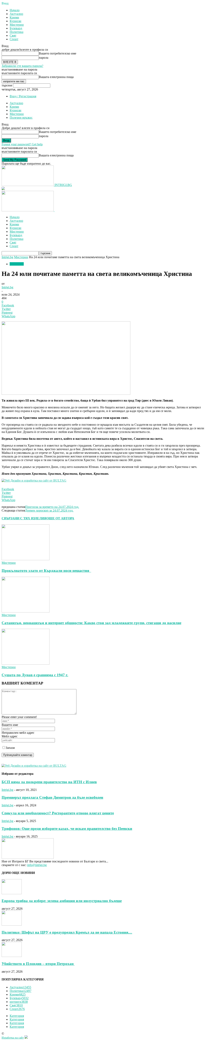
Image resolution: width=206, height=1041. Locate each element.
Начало (15, 10)
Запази (10, 747)
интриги (19, 1001)
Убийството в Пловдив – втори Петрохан (38, 964)
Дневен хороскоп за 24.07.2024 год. (49, 510)
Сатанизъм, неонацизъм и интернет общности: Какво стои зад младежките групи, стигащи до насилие (91, 623)
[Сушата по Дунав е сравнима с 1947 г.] (25, 663)
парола (43, 57)
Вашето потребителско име (57, 53)
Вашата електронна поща (56, 77)
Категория (17, 1015)
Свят (13, 35)
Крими (14, 17)
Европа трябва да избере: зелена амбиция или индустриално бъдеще (62, 901)
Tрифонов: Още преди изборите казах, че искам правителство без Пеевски (67, 828)
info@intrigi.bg (37, 865)
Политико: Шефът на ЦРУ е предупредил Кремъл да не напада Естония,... (67, 932)
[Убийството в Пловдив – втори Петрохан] (12, 956)
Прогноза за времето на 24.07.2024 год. (52, 507)
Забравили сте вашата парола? (22, 66)
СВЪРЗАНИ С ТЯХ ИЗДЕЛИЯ (24, 518)
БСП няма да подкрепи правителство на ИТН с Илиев (49, 782)
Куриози (15, 21)
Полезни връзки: (21, 117)
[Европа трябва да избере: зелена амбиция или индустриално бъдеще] (12, 893)
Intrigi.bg (7, 257)
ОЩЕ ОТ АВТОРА (60, 518)
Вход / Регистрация (23, 96)
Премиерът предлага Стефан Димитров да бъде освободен (52, 797)
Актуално (16, 13)
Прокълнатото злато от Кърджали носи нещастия (46, 570)
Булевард (16, 28)
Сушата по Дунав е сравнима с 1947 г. (35, 675)
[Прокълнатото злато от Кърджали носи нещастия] (25, 559)
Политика (16, 32)
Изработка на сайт (13, 1037)
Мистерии (17, 24)
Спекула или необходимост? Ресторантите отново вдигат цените (58, 813)
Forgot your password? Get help (22, 144)
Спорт (14, 39)
